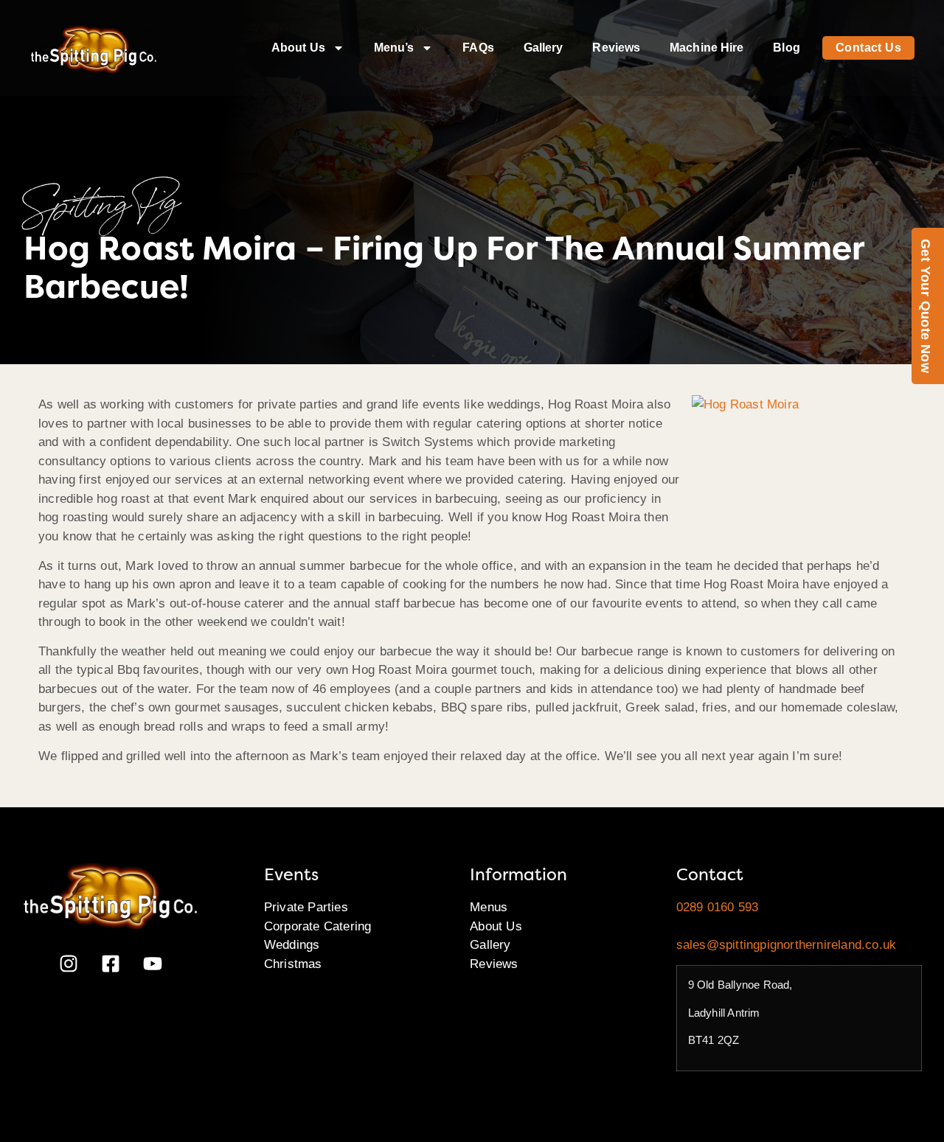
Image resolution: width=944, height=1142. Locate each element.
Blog (786, 47)
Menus (488, 907)
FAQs (477, 47)
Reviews (616, 47)
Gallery (543, 47)
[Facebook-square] (110, 963)
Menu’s (394, 47)
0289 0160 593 (717, 907)
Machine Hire (706, 47)
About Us (298, 47)
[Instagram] (68, 963)
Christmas (293, 964)
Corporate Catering (318, 926)
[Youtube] (152, 963)
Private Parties (306, 907)
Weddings (292, 945)
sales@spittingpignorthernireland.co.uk (786, 945)
